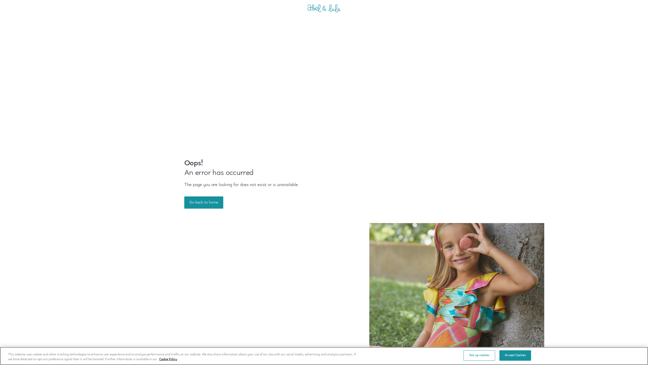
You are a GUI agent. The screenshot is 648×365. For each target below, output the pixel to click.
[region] (324, 356)
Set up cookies (479, 355)
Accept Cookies (515, 355)
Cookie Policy (168, 359)
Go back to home (203, 202)
